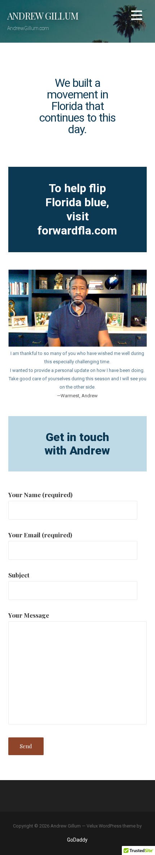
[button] (136, 16)
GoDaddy (77, 840)
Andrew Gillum (42, 15)
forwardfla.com (77, 230)
